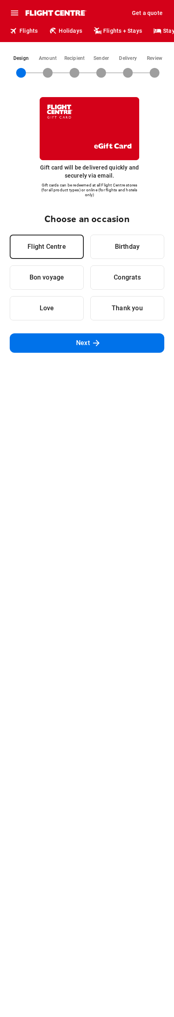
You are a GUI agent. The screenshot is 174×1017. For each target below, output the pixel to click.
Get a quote (147, 13)
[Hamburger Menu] (14, 13)
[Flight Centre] (55, 13)
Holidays (70, 31)
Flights (28, 31)
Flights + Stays (122, 31)
